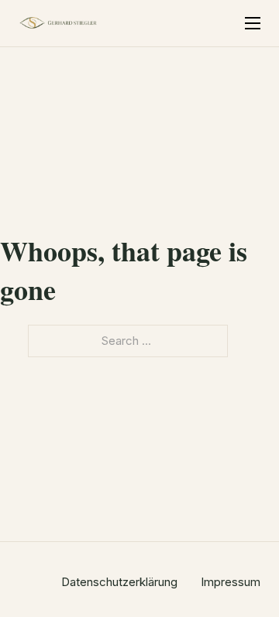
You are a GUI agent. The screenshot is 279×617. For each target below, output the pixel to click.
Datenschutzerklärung (119, 581)
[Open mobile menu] (252, 23)
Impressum (230, 581)
